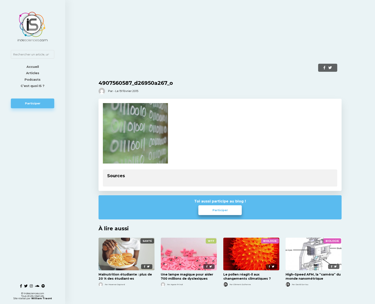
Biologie (270, 240)
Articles (32, 73)
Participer (32, 103)
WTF (211, 240)
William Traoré (41, 298)
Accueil (32, 67)
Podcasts (33, 80)
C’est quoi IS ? (32, 86)
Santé (147, 240)
